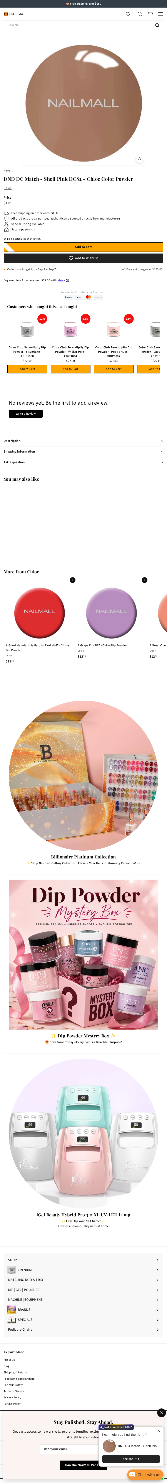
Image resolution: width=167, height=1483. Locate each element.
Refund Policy (12, 1404)
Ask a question (14, 462)
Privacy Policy (12, 1398)
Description (12, 441)
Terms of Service (14, 1391)
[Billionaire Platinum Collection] (83, 776)
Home (7, 171)
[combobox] (83, 25)
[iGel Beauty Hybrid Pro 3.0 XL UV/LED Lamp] (83, 1134)
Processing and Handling (19, 1379)
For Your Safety (13, 1385)
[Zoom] (140, 159)
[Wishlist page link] (130, 14)
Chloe (8, 188)
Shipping (9, 239)
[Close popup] (159, 1430)
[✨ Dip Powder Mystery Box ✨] (83, 955)
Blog (6, 1366)
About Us (9, 1360)
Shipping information (19, 451)
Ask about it (131, 1459)
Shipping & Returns (15, 1372)
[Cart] (150, 14)
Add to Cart (27, 369)
